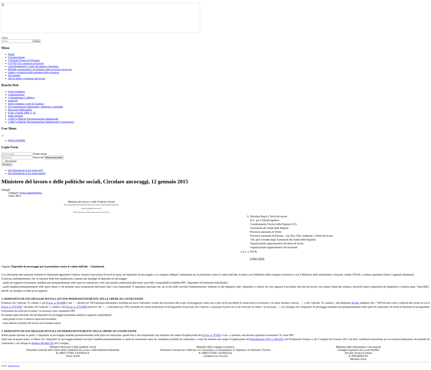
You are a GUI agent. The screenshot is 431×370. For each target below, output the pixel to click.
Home (11, 54)
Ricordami (10, 161)
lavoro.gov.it (14, 365)
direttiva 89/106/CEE (42, 343)
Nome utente (40, 153)
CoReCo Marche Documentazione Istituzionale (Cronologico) (41, 121)
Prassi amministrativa (31, 192)
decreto (355, 302)
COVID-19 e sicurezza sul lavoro (26, 63)
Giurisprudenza (16, 94)
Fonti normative (16, 91)
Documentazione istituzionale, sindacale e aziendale (35, 106)
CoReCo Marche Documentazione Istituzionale (33, 118)
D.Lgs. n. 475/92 (211, 335)
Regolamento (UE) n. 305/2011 (267, 339)
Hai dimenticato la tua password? (25, 170)
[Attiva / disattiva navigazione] (2, 135)
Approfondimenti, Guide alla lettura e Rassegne (33, 66)
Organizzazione (16, 57)
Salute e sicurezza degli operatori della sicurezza (33, 72)
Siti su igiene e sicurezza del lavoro (26, 78)
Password (38, 157)
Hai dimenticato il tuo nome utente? (27, 173)
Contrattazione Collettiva (21, 97)
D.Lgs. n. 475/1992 (11, 306)
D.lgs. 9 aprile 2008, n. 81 (22, 112)
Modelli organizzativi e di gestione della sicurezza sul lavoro (40, 69)
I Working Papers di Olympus (24, 60)
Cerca (4, 37)
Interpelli (13, 100)
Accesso (7, 164)
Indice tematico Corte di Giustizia (26, 103)
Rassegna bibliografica (20, 109)
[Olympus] (100, 32)
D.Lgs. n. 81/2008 (56, 302)
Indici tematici (15, 115)
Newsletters (14, 75)
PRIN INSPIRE (16, 140)
